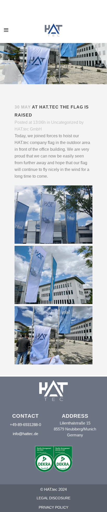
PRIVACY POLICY (53, 507)
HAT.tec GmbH (28, 129)
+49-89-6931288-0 (25, 424)
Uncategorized (64, 122)
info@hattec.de (25, 433)
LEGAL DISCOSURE (53, 498)
